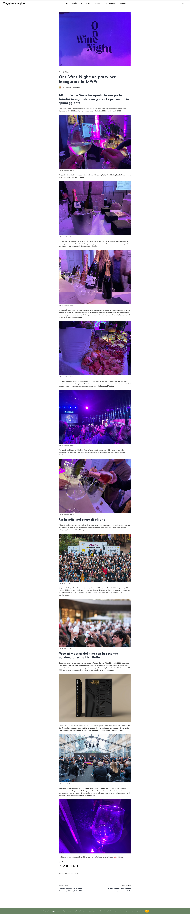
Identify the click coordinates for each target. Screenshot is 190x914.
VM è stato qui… (110, 3)
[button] (183, 3)
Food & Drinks (77, 3)
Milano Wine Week (72, 874)
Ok (147, 911)
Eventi (88, 3)
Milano (62, 874)
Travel (66, 3)
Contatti (123, 3)
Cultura (97, 3)
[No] (188, 911)
